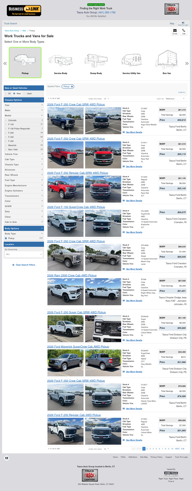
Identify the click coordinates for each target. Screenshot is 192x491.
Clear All (181, 92)
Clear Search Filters (25, 264)
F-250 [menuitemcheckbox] (11, 132)
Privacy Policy (156, 457)
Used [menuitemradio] (28, 93)
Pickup (67, 86)
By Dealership (11, 249)
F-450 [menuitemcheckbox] (11, 140)
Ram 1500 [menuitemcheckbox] (13, 149)
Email (175, 33)
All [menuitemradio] (9, 93)
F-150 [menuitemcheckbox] (11, 124)
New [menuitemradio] (18, 93)
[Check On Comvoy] (6, 458)
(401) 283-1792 (107, 12)
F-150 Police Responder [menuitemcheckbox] (19, 128)
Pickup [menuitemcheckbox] (11, 238)
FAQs (123, 457)
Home (115, 457)
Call (183, 33)
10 (172, 448)
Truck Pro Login (181, 457)
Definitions (133, 457)
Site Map (144, 457)
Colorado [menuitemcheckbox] (12, 120)
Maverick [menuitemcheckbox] (12, 145)
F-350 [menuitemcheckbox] (11, 136)
